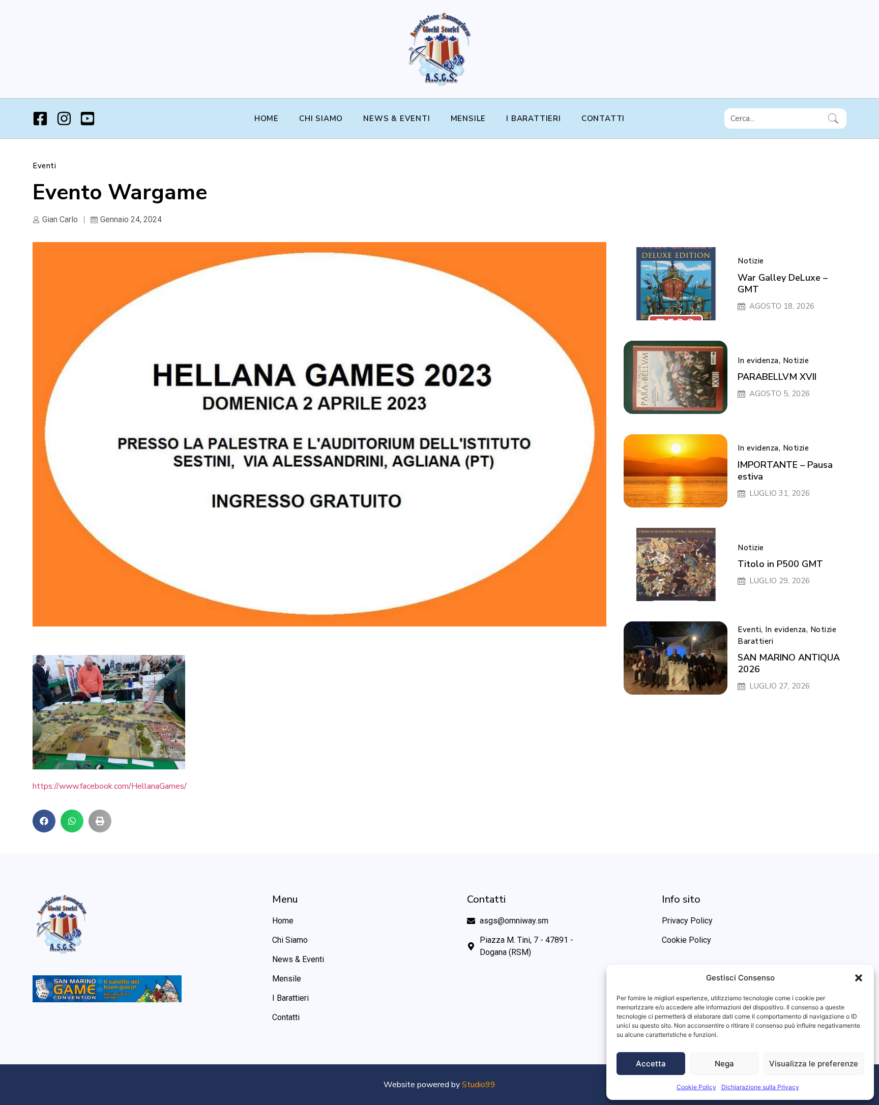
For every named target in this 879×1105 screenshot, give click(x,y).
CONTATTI (603, 118)
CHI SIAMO (321, 118)
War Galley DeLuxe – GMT (783, 283)
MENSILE (468, 118)
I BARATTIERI (533, 118)
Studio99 (478, 1084)
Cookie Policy (696, 1087)
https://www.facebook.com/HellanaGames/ (110, 786)
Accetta (651, 1063)
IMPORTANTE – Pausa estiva (785, 471)
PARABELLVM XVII (777, 377)
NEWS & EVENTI (396, 118)
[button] (859, 978)
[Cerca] (835, 118)
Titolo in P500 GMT (780, 564)
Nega (724, 1063)
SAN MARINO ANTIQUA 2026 (789, 663)
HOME (266, 118)
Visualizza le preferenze (813, 1063)
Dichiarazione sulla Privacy (760, 1087)
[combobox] (774, 118)
